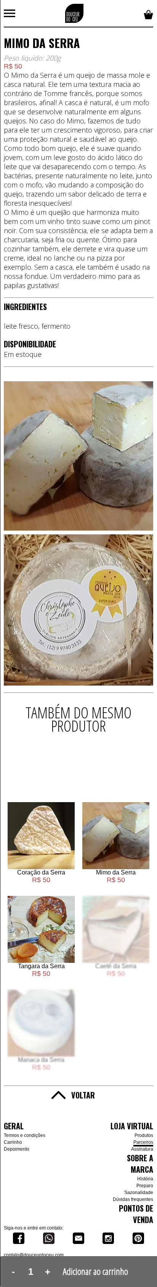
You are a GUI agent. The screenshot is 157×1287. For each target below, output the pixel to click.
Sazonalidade (138, 1192)
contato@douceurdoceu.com (34, 1255)
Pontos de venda (136, 1213)
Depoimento (16, 1149)
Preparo (144, 1185)
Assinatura (142, 1149)
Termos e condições (24, 1135)
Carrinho (13, 1142)
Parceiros (143, 1142)
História (145, 1178)
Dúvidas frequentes (133, 1199)
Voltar (83, 1095)
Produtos (144, 1135)
